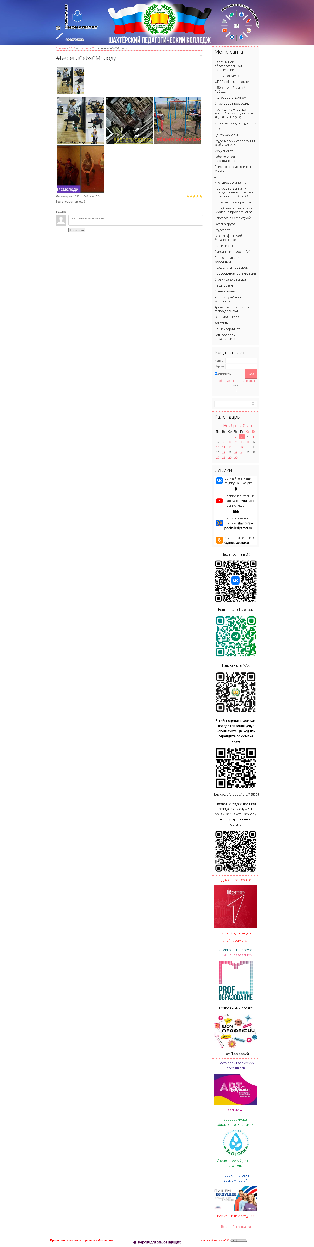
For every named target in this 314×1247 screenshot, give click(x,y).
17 (241, 447)
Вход (224, 1226)
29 (229, 457)
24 (241, 452)
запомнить (224, 374)
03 (93, 48)
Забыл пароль (226, 381)
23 (235, 452)
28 (223, 457)
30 (235, 457)
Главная (61, 48)
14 (223, 447)
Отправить (77, 230)
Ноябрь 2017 (236, 425)
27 (217, 457)
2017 (72, 48)
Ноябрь (83, 48)
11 (247, 442)
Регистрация (246, 381)
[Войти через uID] (236, 390)
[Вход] (71, 212)
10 (241, 442)
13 (217, 447)
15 (229, 447)
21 (223, 452)
